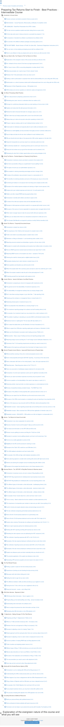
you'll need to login (38, 720)
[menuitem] (1, 3)
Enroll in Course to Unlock (32, 722)
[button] (1, 1)
